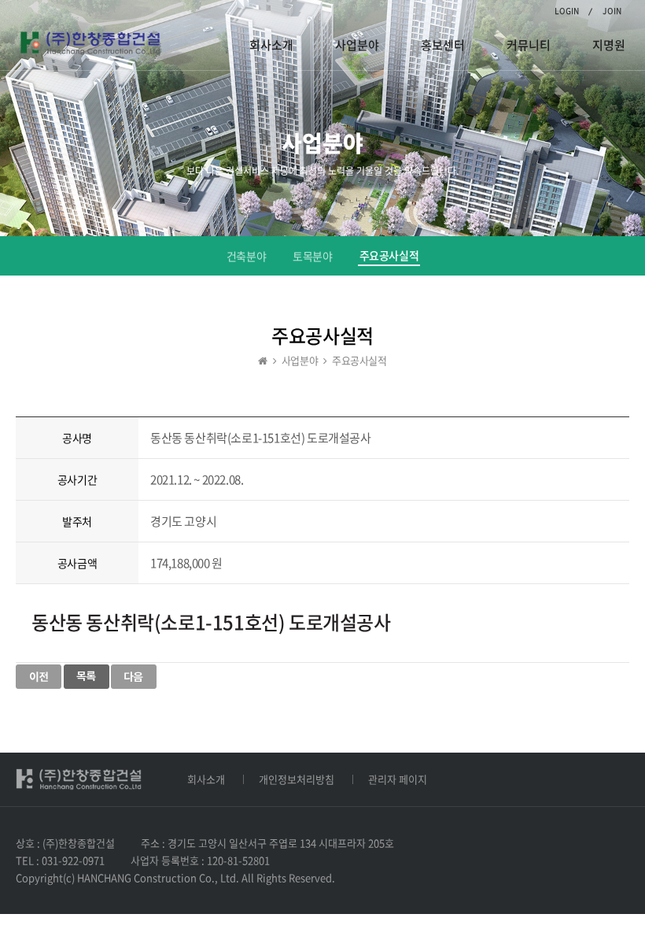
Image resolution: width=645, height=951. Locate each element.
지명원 (608, 45)
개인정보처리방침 (296, 779)
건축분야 (246, 256)
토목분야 (312, 256)
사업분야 (357, 45)
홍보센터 (443, 45)
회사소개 (271, 45)
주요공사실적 (389, 255)
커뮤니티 (529, 45)
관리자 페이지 (397, 779)
